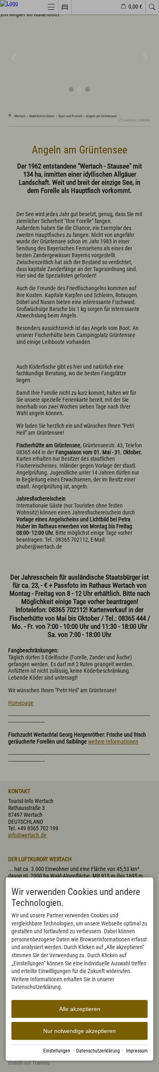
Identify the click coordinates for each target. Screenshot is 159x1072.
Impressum (137, 1051)
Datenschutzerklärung (98, 1051)
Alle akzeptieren (79, 1009)
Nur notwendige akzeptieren (79, 1031)
